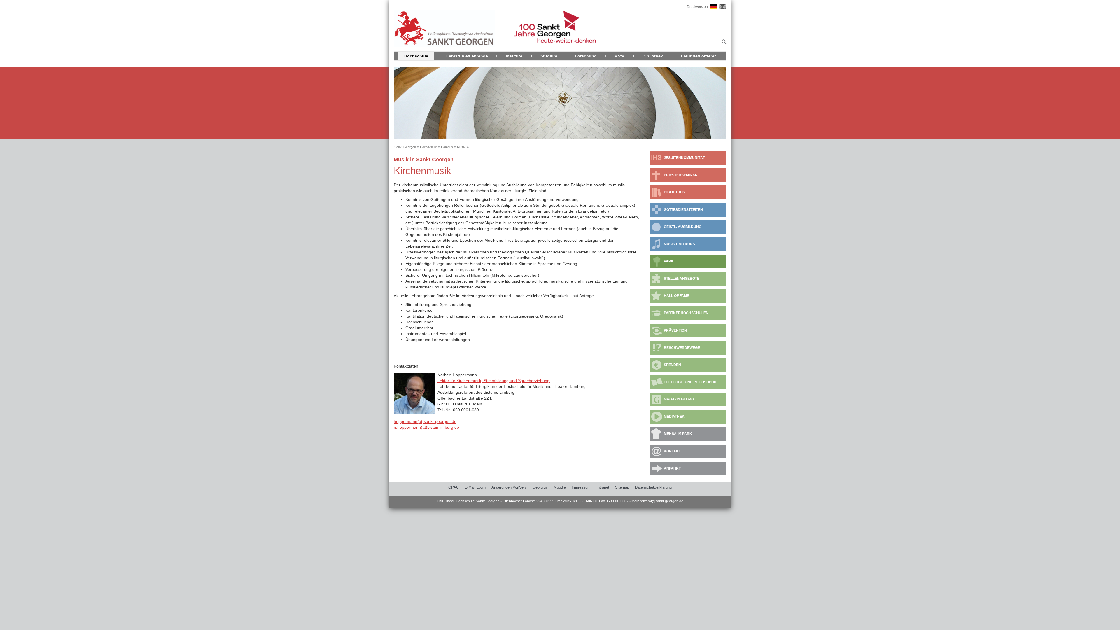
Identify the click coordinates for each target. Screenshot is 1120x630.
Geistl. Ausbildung (682, 227)
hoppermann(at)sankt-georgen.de (425, 421)
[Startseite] (444, 28)
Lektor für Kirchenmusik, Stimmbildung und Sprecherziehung (494, 380)
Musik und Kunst (680, 244)
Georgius (540, 487)
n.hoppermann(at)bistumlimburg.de (426, 427)
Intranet (602, 487)
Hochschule (416, 56)
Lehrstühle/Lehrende (467, 56)
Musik (461, 147)
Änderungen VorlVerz (509, 487)
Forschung (586, 56)
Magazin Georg (679, 399)
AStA (620, 56)
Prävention (675, 330)
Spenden (672, 365)
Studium (548, 56)
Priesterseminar (681, 175)
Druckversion (697, 7)
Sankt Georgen (405, 147)
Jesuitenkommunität (684, 158)
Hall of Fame (676, 296)
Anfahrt (672, 468)
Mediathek (674, 416)
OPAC (453, 487)
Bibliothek (653, 56)
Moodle (560, 487)
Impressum (581, 487)
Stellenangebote (681, 278)
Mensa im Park (678, 434)
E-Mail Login (475, 487)
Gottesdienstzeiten (683, 210)
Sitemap (622, 487)
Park (669, 261)
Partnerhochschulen (686, 313)
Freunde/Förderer (698, 56)
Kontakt (672, 451)
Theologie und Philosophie (690, 382)
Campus (447, 147)
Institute (514, 56)
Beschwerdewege (682, 348)
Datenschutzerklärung (653, 487)
